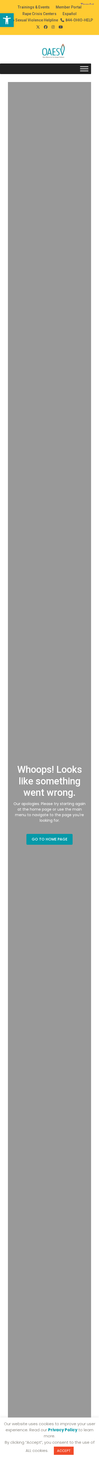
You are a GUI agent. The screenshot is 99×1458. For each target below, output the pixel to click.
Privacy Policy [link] (62, 1430)
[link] (7, 20)
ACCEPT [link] (63, 1450)
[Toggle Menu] (84, 68)
